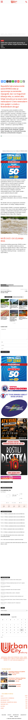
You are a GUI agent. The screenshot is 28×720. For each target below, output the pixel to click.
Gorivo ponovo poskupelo (5, 586)
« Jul (1, 637)
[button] (25, 1)
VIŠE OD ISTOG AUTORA (17, 296)
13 (14, 627)
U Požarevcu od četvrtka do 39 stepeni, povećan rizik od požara (4, 318)
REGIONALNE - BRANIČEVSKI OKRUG (9, 702)
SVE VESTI (9, 714)
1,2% (26, 291)
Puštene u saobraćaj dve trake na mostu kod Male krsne (14, 513)
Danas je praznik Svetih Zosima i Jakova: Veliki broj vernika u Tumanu (14, 599)
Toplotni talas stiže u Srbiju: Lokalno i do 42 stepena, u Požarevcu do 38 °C (23, 307)
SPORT (10, 674)
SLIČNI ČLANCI (8, 296)
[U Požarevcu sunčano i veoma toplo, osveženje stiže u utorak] (23, 313)
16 (25, 627)
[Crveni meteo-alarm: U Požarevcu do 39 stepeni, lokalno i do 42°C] (14, 302)
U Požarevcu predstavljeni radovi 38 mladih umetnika (10, 589)
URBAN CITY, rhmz (10, 284)
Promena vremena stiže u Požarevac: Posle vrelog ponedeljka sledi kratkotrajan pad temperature (13, 318)
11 (6, 627)
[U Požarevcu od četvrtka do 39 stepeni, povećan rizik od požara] (5, 313)
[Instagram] (12, 662)
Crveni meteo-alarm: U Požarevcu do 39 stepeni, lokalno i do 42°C (14, 307)
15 (21, 627)
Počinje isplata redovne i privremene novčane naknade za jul (12, 596)
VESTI (2, 40)
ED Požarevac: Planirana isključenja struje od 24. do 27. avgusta (17, 678)
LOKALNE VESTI (23, 714)
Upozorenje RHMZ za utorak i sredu (6, 291)
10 (2, 627)
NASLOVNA (4, 714)
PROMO (11, 716)
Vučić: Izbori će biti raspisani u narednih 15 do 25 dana (13, 539)
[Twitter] (15, 662)
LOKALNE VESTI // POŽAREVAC (7, 698)
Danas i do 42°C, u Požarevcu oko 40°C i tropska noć (5, 306)
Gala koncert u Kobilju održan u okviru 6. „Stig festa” (10, 592)
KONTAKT (16, 716)
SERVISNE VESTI (4, 704)
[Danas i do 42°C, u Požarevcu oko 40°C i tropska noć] (5, 302)
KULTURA (3, 706)
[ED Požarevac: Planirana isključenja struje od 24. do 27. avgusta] (4, 680)
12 (10, 627)
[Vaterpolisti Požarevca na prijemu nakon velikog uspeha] (4, 673)
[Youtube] (18, 662)
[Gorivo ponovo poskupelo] (4, 686)
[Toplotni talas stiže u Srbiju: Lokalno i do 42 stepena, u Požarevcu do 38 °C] (23, 302)
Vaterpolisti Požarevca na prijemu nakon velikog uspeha (11, 579)
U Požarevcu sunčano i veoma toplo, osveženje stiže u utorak (23, 318)
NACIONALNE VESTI (12, 686)
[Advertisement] (14, 18)
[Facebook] (10, 662)
